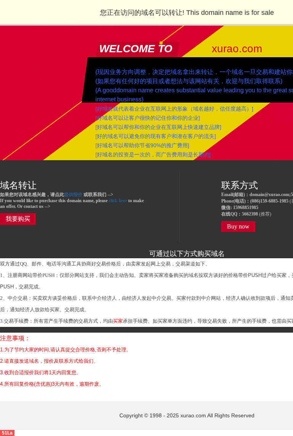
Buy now (238, 226)
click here (118, 200)
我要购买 (18, 219)
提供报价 (73, 194)
